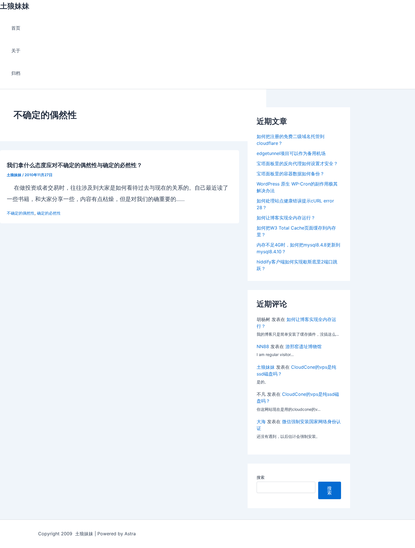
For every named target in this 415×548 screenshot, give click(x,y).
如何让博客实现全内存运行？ (286, 217)
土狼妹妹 (14, 5)
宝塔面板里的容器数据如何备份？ (290, 173)
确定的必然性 (49, 213)
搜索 (261, 477)
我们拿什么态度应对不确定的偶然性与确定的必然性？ (74, 165)
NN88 (263, 346)
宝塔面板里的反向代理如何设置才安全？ (297, 163)
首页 (15, 28)
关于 (15, 50)
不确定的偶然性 (20, 213)
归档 (15, 73)
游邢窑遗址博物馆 (303, 346)
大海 (261, 421)
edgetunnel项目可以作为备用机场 (291, 153)
